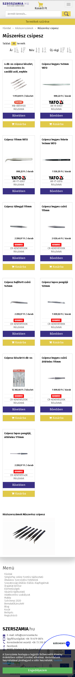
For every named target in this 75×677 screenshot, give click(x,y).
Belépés (8, 612)
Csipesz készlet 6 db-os (18, 357)
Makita (7, 597)
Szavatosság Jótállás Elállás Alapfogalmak (26, 583)
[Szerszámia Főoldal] (16, 4)
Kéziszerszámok (24, 28)
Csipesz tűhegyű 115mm (18, 206)
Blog (6, 606)
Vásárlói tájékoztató (14, 591)
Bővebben (18, 115)
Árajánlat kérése (12, 585)
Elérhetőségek (12, 588)
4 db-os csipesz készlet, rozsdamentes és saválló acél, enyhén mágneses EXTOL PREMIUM (18, 72)
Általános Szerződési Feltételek (21, 580)
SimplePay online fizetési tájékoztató (23, 577)
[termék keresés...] (66, 13)
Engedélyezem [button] (37, 670)
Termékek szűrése (37, 21)
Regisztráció (10, 615)
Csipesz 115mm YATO (16, 139)
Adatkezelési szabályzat (17, 594)
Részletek (19, 109)
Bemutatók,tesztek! (14, 603)
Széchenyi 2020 (12, 600)
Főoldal (7, 28)
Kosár (7, 609)
